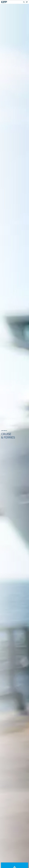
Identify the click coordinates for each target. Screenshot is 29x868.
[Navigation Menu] (27, 2)
